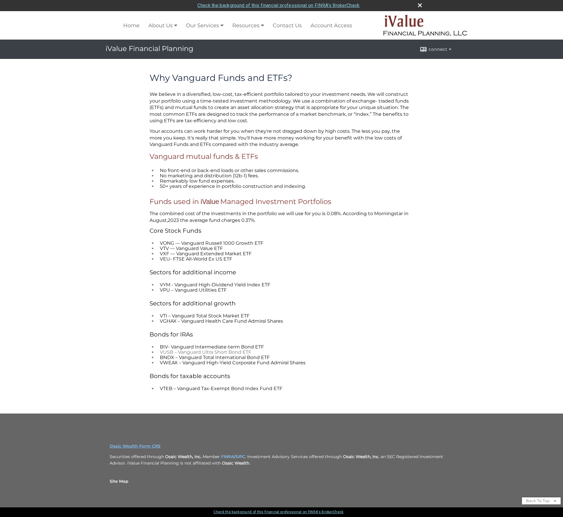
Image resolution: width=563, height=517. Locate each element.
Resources (246, 25)
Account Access (331, 25)
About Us (160, 25)
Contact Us (287, 25)
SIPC (240, 456)
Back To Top (538, 501)
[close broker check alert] (420, 5)
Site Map (119, 481)
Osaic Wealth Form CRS (135, 446)
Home (131, 25)
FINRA (227, 456)
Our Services (202, 25)
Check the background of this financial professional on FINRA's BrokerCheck (278, 5)
